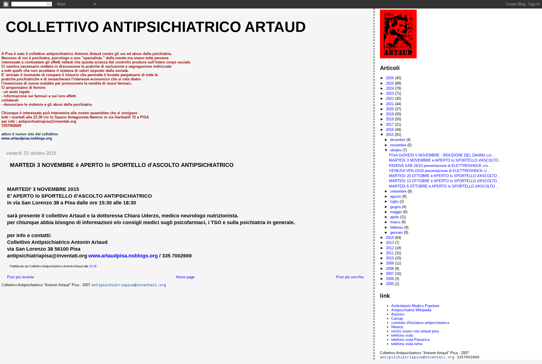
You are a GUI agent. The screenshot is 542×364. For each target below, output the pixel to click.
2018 (390, 119)
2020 (390, 109)
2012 (390, 248)
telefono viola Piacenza (410, 339)
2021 (390, 104)
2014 (390, 237)
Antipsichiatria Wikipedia (411, 310)
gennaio (397, 232)
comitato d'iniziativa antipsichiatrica (420, 323)
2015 (390, 135)
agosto (396, 196)
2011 (390, 253)
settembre (399, 191)
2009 (390, 263)
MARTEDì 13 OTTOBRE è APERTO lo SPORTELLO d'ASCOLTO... (444, 181)
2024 (390, 88)
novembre (398, 145)
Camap (397, 318)
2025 (390, 83)
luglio (395, 201)
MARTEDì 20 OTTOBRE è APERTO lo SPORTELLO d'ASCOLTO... (444, 176)
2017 (390, 124)
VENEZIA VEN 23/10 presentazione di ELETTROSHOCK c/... (439, 171)
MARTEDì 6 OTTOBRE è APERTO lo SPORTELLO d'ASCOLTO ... (444, 186)
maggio (396, 212)
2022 (390, 98)
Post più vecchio (350, 277)
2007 (390, 274)
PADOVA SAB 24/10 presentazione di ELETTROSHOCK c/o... (440, 166)
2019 (390, 114)
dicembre (398, 140)
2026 (390, 78)
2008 (390, 268)
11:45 (93, 266)
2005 (390, 284)
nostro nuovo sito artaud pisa (415, 331)
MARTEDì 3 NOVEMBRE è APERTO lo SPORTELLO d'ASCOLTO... (445, 160)
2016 (390, 129)
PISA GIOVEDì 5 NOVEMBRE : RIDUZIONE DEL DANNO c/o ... (442, 155)
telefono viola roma (406, 344)
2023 (390, 93)
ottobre (396, 150)
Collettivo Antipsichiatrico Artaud (156, 27)
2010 (390, 258)
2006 (390, 279)
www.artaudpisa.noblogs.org (123, 256)
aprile (395, 217)
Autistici (398, 314)
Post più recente (20, 277)
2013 (390, 243)
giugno (396, 207)
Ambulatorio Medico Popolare (415, 306)
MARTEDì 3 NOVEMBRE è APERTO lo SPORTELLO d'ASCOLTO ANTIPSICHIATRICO (122, 165)
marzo (395, 222)
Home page (185, 277)
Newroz (397, 327)
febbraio (397, 227)
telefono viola (402, 335)
